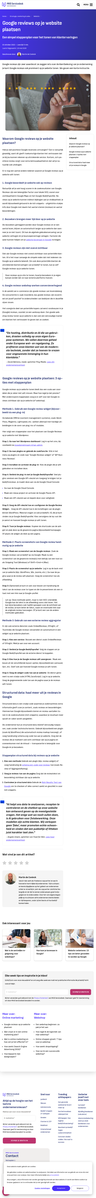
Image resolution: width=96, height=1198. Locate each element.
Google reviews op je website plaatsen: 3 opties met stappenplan (80, 155)
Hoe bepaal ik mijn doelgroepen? (12, 1055)
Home (4, 16)
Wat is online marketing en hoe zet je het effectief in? (16, 1040)
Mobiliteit (44, 1125)
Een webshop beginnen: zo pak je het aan (48, 1025)
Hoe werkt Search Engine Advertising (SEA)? (15, 1048)
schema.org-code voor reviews (36, 765)
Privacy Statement (41, 998)
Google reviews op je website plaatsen (17, 1025)
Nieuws (43, 1103)
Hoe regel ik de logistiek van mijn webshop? (48, 1033)
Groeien (43, 1117)
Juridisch (44, 1099)
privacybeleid (54, 1175)
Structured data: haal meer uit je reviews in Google (79, 163)
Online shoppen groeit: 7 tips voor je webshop (49, 1040)
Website (36, 16)
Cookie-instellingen (42, 1188)
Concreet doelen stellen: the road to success (65, 1139)
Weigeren (80, 1188)
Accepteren (61, 1188)
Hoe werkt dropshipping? (47, 1046)
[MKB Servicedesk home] (19, 1094)
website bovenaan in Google (39, 240)
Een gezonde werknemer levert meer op (65, 1105)
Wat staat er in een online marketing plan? (15, 1033)
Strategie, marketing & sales (20, 16)
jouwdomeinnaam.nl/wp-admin (28, 445)
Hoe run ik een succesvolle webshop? (48, 1052)
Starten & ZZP (46, 1121)
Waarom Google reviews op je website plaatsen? (79, 145)
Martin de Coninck (29, 54)
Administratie (46, 1107)
